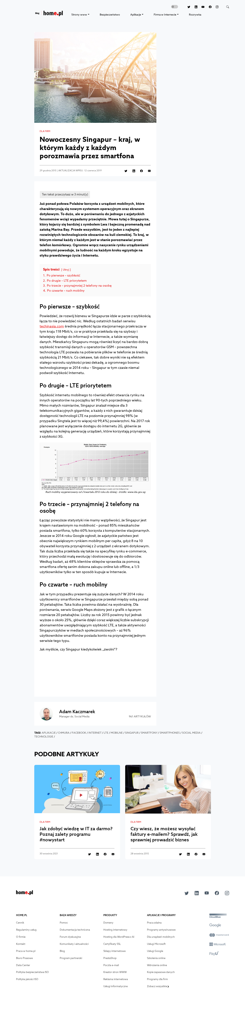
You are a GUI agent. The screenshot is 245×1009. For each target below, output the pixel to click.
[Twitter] (186, 7)
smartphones (170, 732)
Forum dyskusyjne (70, 936)
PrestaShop (110, 958)
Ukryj (66, 269)
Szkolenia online (156, 958)
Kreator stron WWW (115, 972)
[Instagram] (215, 7)
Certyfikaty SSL (112, 944)
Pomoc (64, 922)
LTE (106, 732)
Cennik (20, 922)
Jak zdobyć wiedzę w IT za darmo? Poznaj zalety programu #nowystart (76, 834)
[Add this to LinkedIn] (131, 170)
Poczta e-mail (111, 965)
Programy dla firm (157, 979)
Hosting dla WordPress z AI (118, 936)
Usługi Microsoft (156, 944)
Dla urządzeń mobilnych (161, 936)
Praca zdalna (154, 922)
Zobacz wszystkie (157, 986)
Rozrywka (195, 14)
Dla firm (45, 131)
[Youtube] (201, 7)
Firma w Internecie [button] (165, 14)
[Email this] (147, 170)
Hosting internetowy (115, 929)
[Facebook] (208, 7)
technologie (43, 736)
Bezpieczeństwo (110, 14)
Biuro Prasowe (24, 958)
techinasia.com (52, 326)
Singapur (132, 732)
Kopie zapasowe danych (161, 972)
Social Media (191, 732)
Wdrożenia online (157, 965)
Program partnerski (71, 958)
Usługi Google (155, 951)
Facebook (79, 732)
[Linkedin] (193, 7)
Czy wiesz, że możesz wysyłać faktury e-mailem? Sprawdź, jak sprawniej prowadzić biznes (164, 834)
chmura (63, 732)
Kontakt (20, 944)
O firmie (20, 936)
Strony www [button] (79, 14)
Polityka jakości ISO (27, 979)
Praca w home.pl (25, 951)
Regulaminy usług (26, 929)
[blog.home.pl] (49, 14)
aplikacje (49, 732)
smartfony (149, 732)
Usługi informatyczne (115, 986)
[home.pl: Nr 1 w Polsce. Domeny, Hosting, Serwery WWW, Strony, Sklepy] (24, 894)
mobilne (117, 732)
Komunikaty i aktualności (74, 944)
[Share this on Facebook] (139, 170)
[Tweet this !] (123, 170)
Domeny (108, 922)
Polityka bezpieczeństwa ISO (32, 972)
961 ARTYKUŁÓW (140, 716)
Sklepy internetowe (114, 951)
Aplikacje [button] (135, 14)
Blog (62, 951)
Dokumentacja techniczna (75, 929)
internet (94, 732)
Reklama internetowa (115, 979)
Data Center (23, 965)
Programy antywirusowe (161, 929)
